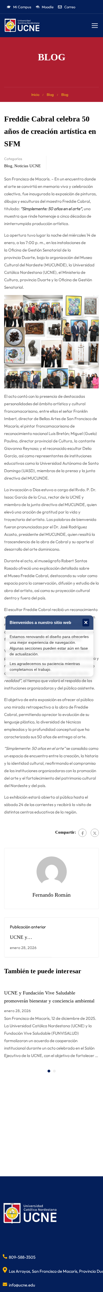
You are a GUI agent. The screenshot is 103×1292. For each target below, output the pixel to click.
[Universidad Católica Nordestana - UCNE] (22, 25)
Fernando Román (51, 895)
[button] (49, 1071)
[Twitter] (95, 833)
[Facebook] (82, 833)
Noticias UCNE (27, 166)
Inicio (35, 94)
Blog (50, 94)
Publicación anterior (28, 926)
